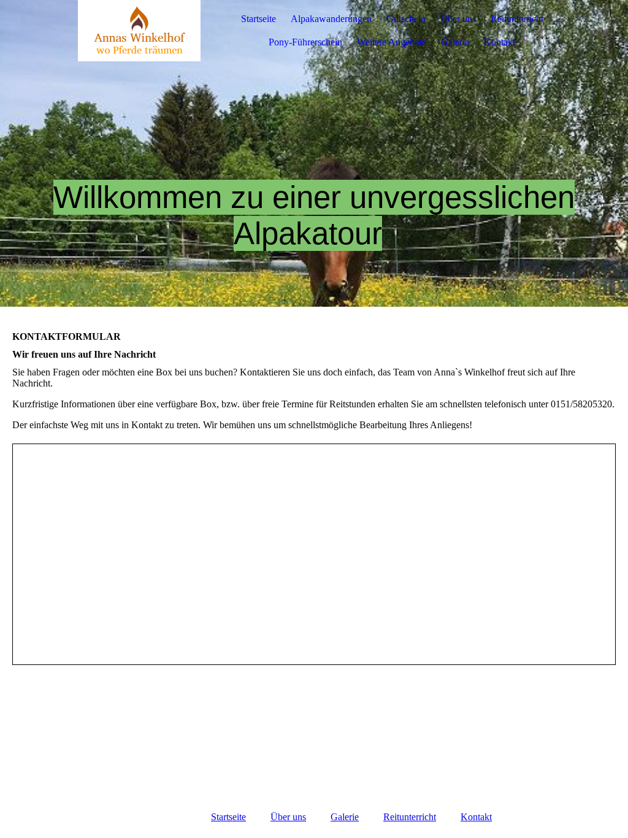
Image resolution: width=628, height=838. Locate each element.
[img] (139, 30)
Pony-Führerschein (305, 42)
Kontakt (499, 42)
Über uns (458, 18)
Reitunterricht (517, 18)
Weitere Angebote (391, 42)
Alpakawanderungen (331, 18)
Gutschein (406, 18)
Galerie (455, 42)
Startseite (258, 18)
